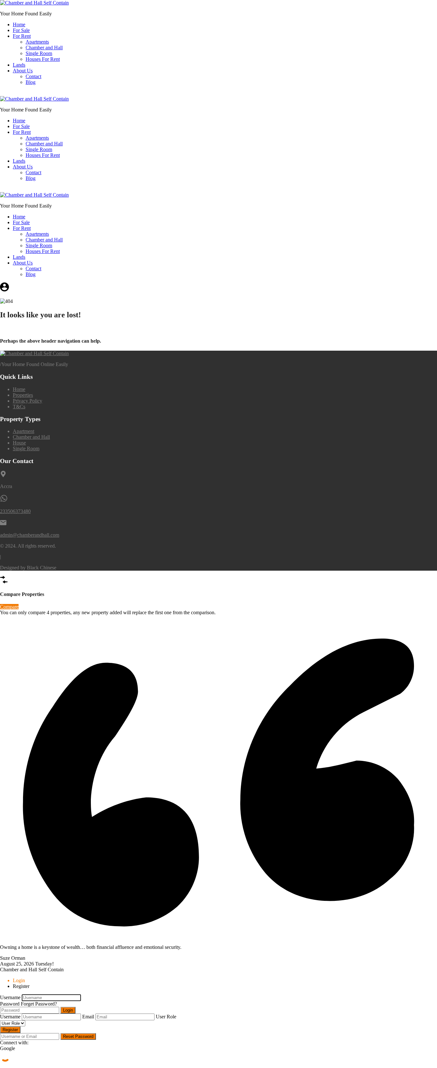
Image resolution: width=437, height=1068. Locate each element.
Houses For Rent (43, 59)
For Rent (22, 36)
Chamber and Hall (44, 47)
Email (88, 1016)
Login (68, 1010)
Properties (23, 395)
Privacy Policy (27, 401)
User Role (166, 1016)
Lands (19, 65)
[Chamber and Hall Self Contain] (34, 2)
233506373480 (15, 511)
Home (19, 24)
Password (10, 1004)
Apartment (23, 431)
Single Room (39, 53)
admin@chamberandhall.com (29, 535)
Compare (9, 606)
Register (10, 1029)
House (19, 442)
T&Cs (19, 406)
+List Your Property (20, 93)
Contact (33, 76)
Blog (31, 82)
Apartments (37, 42)
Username (10, 997)
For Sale (21, 30)
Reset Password (78, 1036)
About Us (23, 70)
